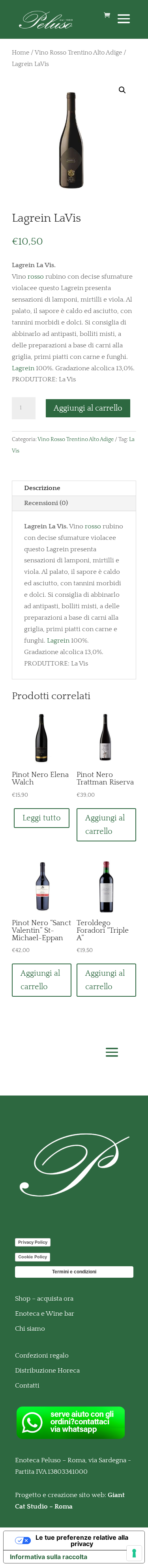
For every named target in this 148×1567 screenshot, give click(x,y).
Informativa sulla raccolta (48, 1557)
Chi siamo (30, 1328)
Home (20, 52)
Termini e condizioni (74, 1272)
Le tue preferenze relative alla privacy (82, 1540)
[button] (122, 90)
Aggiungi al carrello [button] (105, 825)
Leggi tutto (41, 818)
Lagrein (23, 368)
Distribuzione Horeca (47, 1370)
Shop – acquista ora (44, 1298)
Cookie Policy (32, 1257)
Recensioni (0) (46, 503)
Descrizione (42, 488)
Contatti (27, 1385)
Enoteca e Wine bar (44, 1313)
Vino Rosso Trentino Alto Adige (78, 52)
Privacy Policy (32, 1242)
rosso (36, 276)
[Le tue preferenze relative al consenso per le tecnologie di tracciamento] (134, 1553)
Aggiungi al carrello (88, 408)
